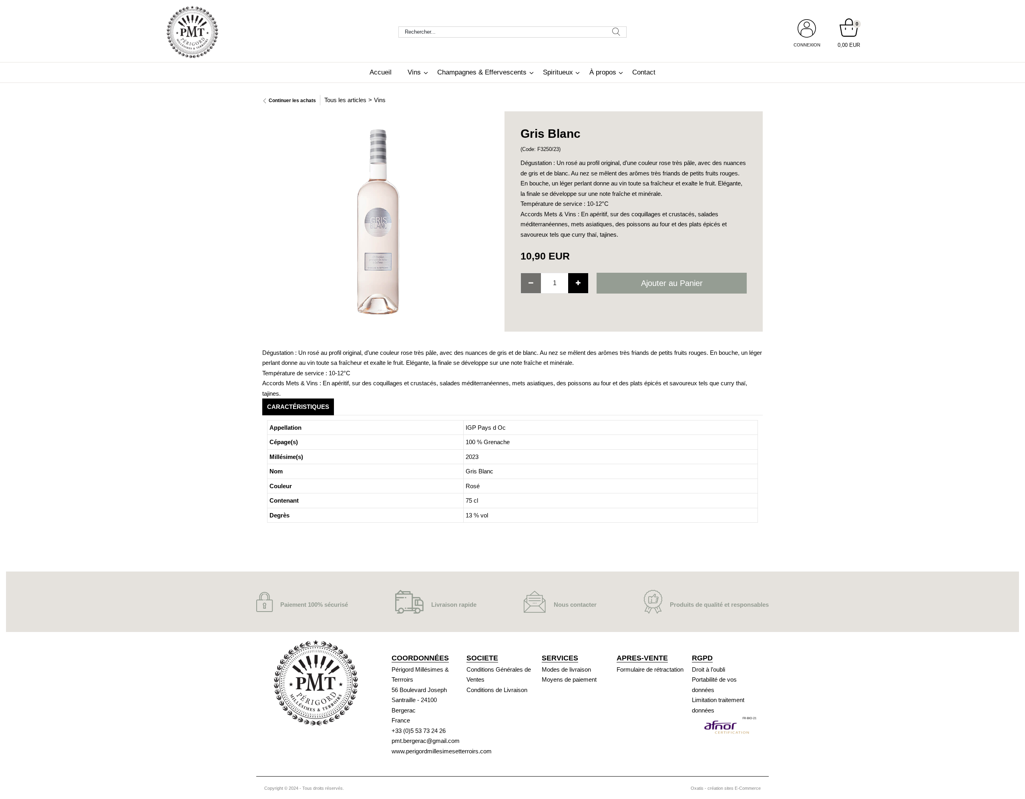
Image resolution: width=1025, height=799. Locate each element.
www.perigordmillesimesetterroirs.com (442, 751)
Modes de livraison (566, 669)
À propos (602, 72)
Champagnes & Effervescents (482, 72)
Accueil (381, 72)
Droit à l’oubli (708, 669)
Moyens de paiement (569, 679)
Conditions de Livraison (496, 689)
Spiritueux (558, 72)
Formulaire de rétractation (650, 669)
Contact (643, 72)
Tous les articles (345, 100)
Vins (414, 72)
